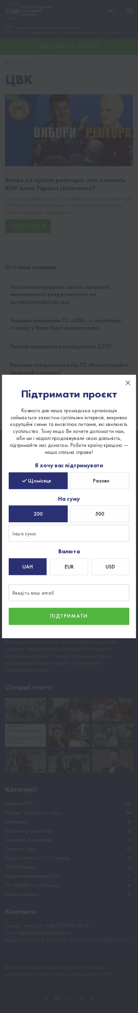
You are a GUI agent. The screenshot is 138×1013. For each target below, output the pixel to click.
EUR (69, 566)
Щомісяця (39, 480)
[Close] (128, 383)
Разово (101, 480)
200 (38, 514)
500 (100, 514)
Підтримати (69, 616)
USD (110, 566)
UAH (27, 566)
